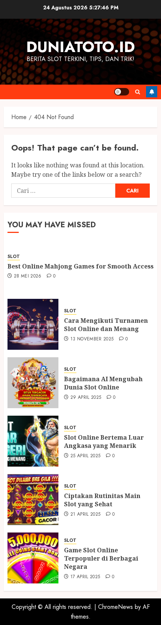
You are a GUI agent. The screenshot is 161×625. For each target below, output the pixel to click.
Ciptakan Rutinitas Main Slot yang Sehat (102, 500)
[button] (137, 92)
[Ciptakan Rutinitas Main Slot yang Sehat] (32, 499)
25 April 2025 (85, 456)
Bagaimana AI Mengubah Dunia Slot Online (103, 383)
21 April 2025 (85, 515)
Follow (151, 91)
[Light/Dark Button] (121, 91)
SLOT (13, 257)
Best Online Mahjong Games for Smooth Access (80, 266)
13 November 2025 (92, 339)
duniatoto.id (80, 47)
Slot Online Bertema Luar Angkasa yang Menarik (104, 441)
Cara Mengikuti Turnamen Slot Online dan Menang (106, 324)
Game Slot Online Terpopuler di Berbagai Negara (101, 558)
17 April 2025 (85, 577)
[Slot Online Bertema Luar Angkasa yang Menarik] (32, 441)
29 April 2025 (85, 398)
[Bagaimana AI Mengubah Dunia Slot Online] (32, 382)
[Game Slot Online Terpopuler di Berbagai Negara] (32, 558)
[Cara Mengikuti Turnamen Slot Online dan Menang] (32, 324)
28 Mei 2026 (28, 276)
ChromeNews (115, 607)
